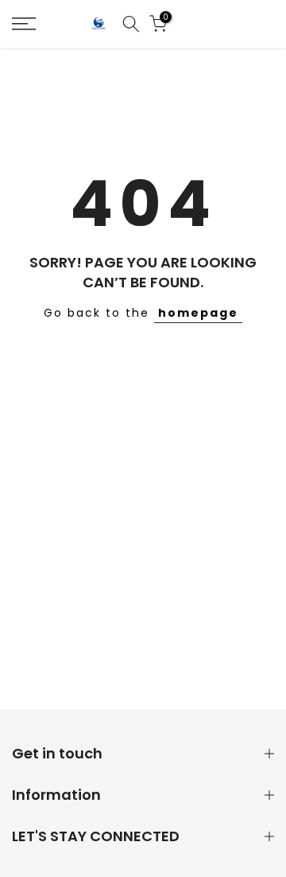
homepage (198, 313)
